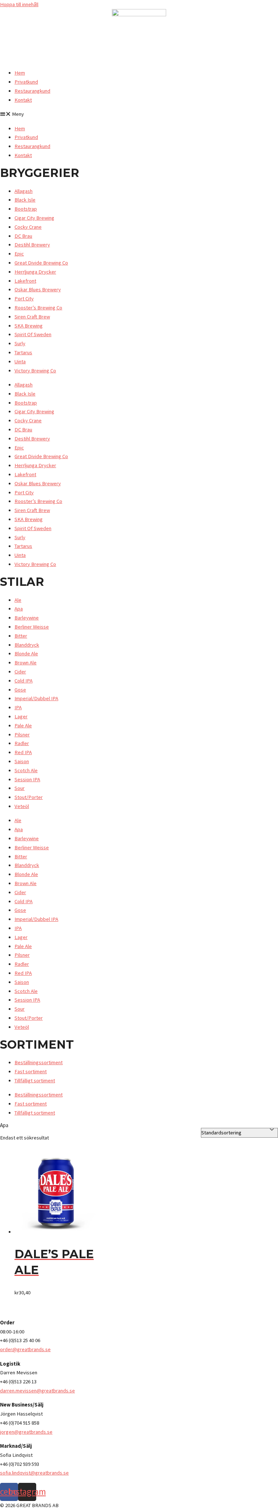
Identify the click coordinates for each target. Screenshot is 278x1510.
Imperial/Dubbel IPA (36, 698)
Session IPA (27, 779)
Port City (24, 298)
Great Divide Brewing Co (41, 262)
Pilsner (22, 734)
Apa (18, 608)
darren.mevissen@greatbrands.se (37, 1390)
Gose (20, 689)
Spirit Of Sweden (32, 334)
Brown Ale (25, 662)
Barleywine (26, 617)
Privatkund (26, 82)
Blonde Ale (26, 653)
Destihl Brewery (32, 244)
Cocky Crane (28, 227)
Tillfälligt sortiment (34, 1080)
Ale (17, 600)
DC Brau (23, 236)
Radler (21, 743)
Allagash (23, 191)
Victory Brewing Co (35, 370)
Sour (19, 788)
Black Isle (24, 199)
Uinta (20, 361)
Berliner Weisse (31, 626)
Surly (19, 343)
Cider (20, 671)
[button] (139, 114)
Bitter (20, 636)
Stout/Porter (28, 797)
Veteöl (21, 806)
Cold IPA (23, 680)
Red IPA (23, 752)
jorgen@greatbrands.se (26, 1432)
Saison (21, 761)
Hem (19, 72)
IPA (18, 707)
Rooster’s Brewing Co (38, 307)
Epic (19, 253)
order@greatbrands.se (25, 1349)
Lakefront (25, 281)
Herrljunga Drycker (35, 271)
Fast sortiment (30, 1071)
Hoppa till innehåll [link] (19, 4)
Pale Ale (23, 725)
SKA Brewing (28, 325)
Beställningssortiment (38, 1062)
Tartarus (23, 352)
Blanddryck (26, 645)
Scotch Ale (26, 770)
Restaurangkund (32, 91)
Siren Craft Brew (32, 316)
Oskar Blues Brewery (37, 289)
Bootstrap (25, 209)
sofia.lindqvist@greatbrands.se (34, 1472)
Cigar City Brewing (34, 218)
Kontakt (23, 100)
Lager (21, 716)
